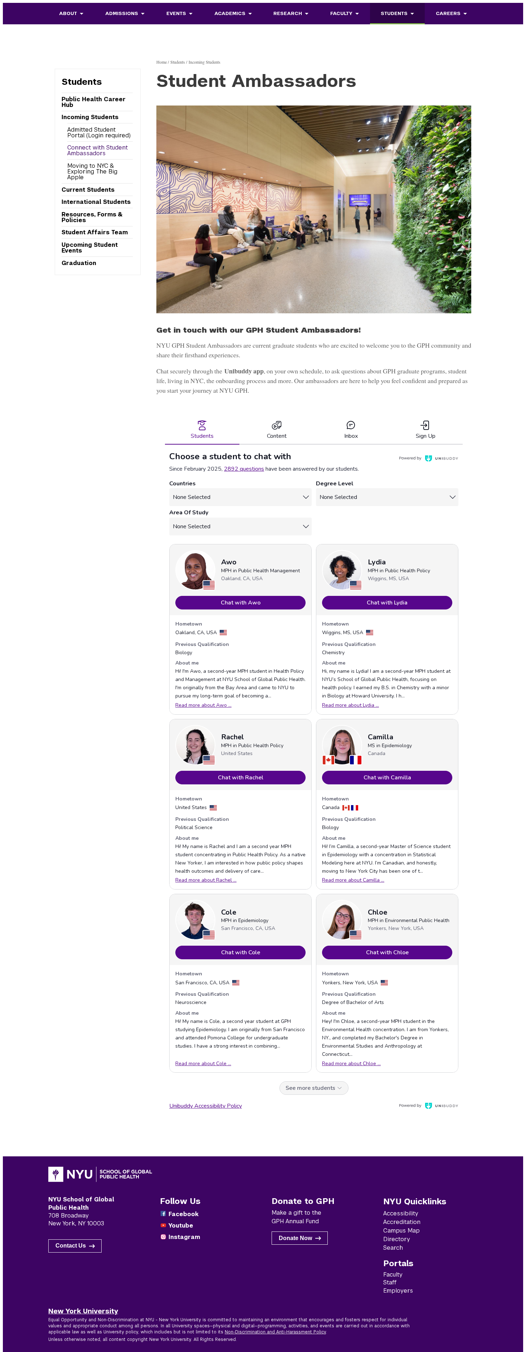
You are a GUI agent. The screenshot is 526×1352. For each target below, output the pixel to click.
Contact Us (70, 1246)
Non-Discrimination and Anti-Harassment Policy (275, 1332)
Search (393, 1247)
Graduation (79, 262)
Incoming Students (90, 117)
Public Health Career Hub (94, 102)
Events (176, 13)
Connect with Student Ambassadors (97, 150)
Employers (398, 1290)
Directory (396, 1239)
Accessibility (400, 1213)
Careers (448, 13)
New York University (83, 1311)
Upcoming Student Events (90, 247)
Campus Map (401, 1230)
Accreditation (401, 1222)
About (68, 13)
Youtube (181, 1225)
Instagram (184, 1237)
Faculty (341, 13)
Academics (229, 13)
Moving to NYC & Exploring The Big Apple (92, 171)
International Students (96, 202)
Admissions (121, 13)
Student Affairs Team (95, 232)
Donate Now (295, 1238)
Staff (389, 1282)
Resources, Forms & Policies (92, 217)
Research (287, 13)
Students (394, 13)
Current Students (88, 190)
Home (161, 62)
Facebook (184, 1214)
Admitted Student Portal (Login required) (99, 132)
